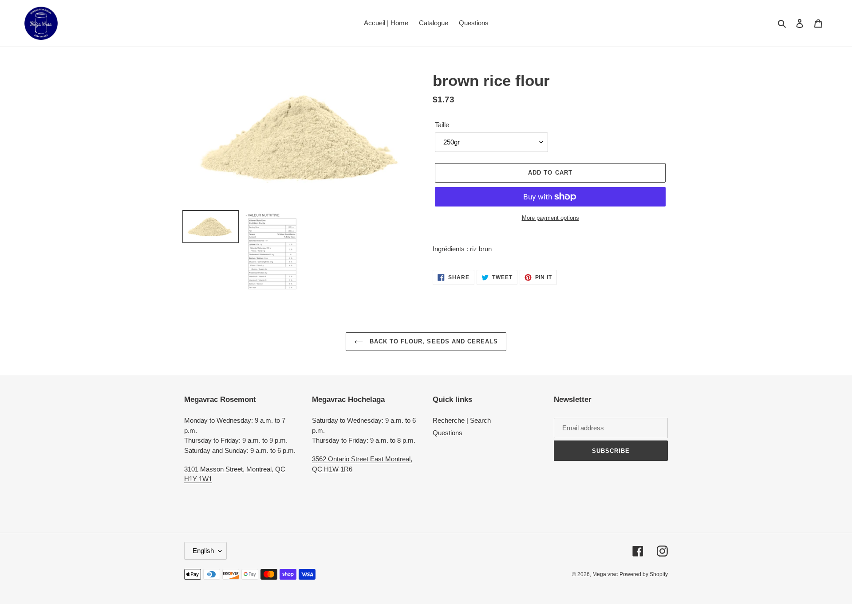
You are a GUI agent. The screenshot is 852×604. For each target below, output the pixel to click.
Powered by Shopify (643, 574)
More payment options (550, 217)
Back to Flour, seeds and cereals (432, 341)
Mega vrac (605, 574)
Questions (447, 432)
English (203, 550)
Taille (442, 125)
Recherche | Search (462, 420)
